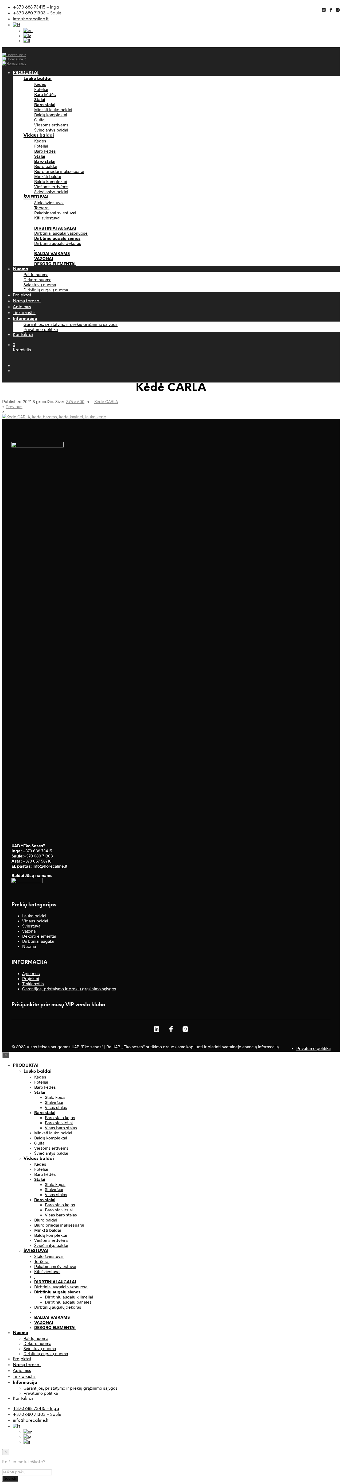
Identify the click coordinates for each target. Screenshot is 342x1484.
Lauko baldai (38, 78)
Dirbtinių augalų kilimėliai (69, 1296)
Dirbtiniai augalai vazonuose (61, 232)
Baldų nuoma (36, 274)
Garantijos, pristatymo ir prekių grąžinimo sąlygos (71, 324)
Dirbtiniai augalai (38, 941)
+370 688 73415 (37, 850)
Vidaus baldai (39, 135)
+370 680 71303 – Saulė (37, 13)
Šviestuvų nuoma (40, 284)
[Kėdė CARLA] (54, 416)
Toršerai (41, 207)
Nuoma (20, 269)
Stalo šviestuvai (49, 202)
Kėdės (40, 84)
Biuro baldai (45, 166)
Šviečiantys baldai (51, 129)
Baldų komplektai (50, 114)
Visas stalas (56, 1107)
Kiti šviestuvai (47, 217)
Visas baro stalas (61, 1127)
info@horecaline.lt (31, 19)
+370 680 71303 (38, 855)
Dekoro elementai (39, 935)
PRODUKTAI (25, 73)
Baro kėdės (45, 94)
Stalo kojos (55, 1097)
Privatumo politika (41, 329)
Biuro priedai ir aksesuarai (59, 171)
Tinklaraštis (24, 313)
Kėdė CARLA (106, 401)
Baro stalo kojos (60, 1117)
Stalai (39, 99)
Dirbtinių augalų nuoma (46, 289)
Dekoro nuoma (37, 279)
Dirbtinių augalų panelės (68, 1301)
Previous (14, 406)
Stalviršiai (54, 1102)
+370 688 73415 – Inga (36, 7)
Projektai (22, 295)
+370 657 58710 (37, 860)
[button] (14, 344)
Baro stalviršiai (59, 1122)
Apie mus (22, 307)
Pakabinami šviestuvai (55, 212)
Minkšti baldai (47, 176)
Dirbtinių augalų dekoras (57, 243)
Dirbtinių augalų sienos (57, 238)
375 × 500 (75, 401)
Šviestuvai (31, 925)
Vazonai (29, 930)
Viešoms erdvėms (51, 124)
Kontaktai (23, 335)
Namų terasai (27, 301)
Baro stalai (44, 104)
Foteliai (41, 89)
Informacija (25, 318)
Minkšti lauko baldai (53, 109)
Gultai (39, 119)
